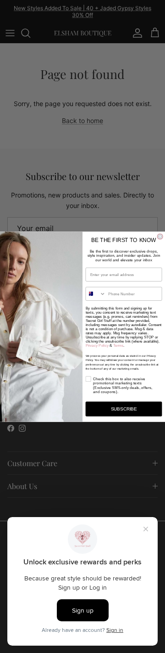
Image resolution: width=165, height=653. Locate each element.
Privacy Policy (97, 345)
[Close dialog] (160, 236)
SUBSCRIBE (124, 408)
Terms (118, 345)
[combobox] (95, 293)
